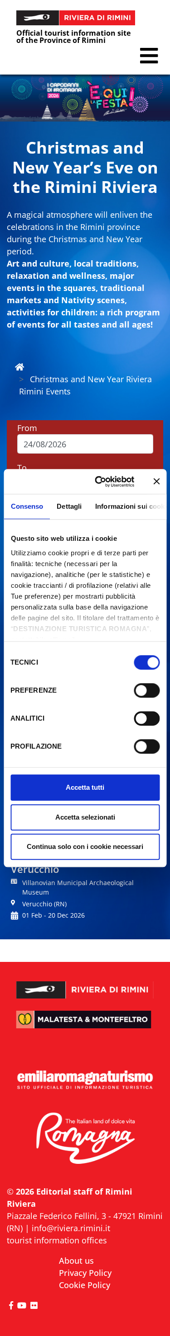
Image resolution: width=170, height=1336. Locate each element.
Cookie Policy (84, 1285)
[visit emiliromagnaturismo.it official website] (85, 1080)
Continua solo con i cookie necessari (85, 846)
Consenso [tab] (26, 506)
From (27, 427)
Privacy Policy (85, 1272)
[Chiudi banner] (156, 481)
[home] (19, 366)
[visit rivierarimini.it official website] (85, 984)
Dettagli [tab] (69, 506)
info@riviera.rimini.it (71, 1228)
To (22, 467)
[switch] (147, 690)
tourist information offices (57, 1240)
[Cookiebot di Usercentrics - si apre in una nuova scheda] (99, 482)
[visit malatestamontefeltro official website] (85, 1025)
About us (76, 1260)
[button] (149, 56)
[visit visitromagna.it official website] (85, 1138)
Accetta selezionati (85, 817)
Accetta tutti (85, 787)
